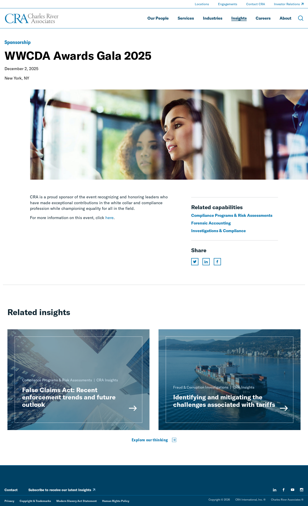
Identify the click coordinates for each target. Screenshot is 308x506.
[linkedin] (274, 490)
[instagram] (301, 490)
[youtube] (292, 490)
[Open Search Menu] (300, 18)
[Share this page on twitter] (194, 261)
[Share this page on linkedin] (206, 261)
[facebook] (283, 490)
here (109, 217)
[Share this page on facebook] (217, 261)
